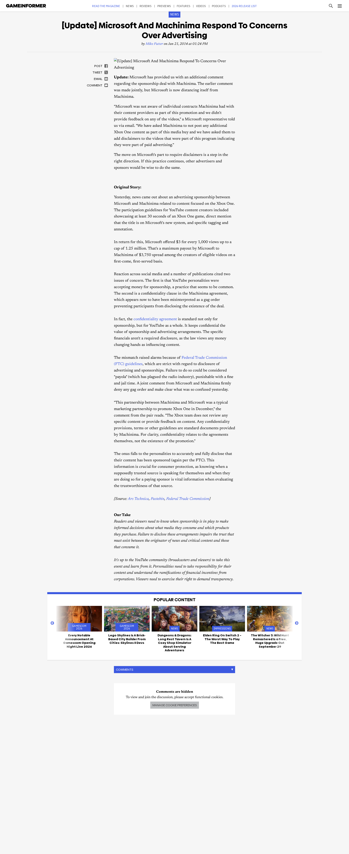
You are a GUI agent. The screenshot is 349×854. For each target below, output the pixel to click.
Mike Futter (154, 44)
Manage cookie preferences (174, 705)
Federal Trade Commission (187, 499)
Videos (201, 6)
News (130, 6)
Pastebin (157, 499)
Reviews (145, 6)
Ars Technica (138, 499)
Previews (164, 6)
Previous (52, 623)
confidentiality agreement (155, 319)
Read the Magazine (106, 6)
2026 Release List (244, 6)
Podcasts (219, 6)
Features (183, 6)
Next (297, 623)
